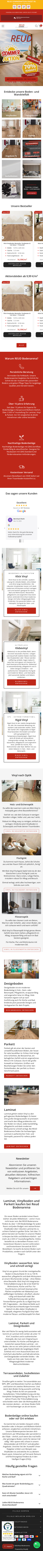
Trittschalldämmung (24, 1394)
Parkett (12, 1231)
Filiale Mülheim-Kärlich (21, 1516)
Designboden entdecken (20, 1010)
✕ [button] (12, 1522)
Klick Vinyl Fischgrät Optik (16, 871)
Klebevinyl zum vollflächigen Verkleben (21, 1292)
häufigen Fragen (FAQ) (21, 1459)
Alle (21, 345)
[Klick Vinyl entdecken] (21, 583)
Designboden (14, 1356)
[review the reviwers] (9, 525)
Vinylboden (9, 1229)
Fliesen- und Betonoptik (22, 1314)
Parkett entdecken (17, 1076)
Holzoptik (9, 1339)
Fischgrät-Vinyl (28, 1311)
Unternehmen (21, 1527)
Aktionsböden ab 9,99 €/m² (15, 1444)
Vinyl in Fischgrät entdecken (21, 890)
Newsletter (21, 1532)
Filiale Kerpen (21, 1511)
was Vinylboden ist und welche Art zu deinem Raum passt (20, 1451)
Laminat (30, 1229)
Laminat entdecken (17, 1146)
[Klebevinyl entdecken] (21, 655)
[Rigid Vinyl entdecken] (21, 727)
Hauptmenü (21, 1522)
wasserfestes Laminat (24, 1344)
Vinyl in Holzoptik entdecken (21, 831)
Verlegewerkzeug (19, 1396)
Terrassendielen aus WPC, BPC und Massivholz (21, 1382)
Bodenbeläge (27, 1224)
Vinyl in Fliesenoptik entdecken (21, 949)
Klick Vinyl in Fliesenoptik (12, 930)
